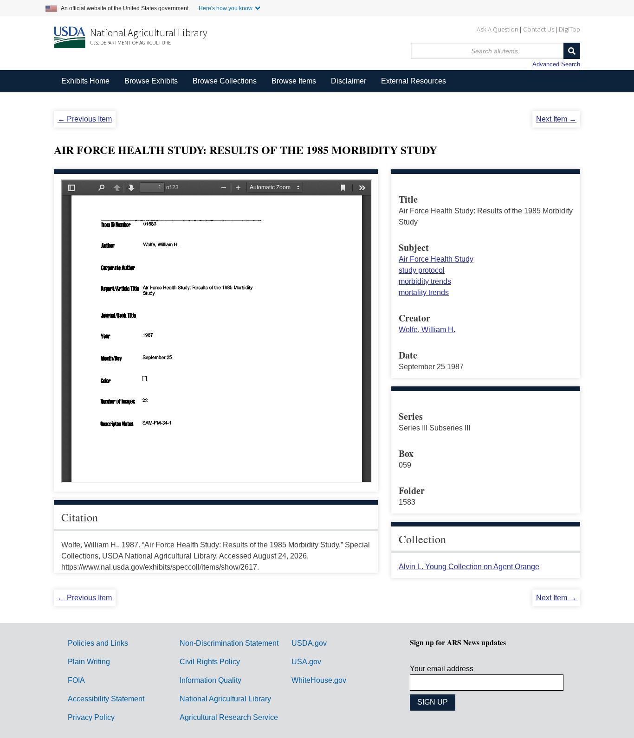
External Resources (413, 81)
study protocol (422, 270)
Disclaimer (348, 81)
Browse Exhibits (151, 81)
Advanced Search (556, 64)
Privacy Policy (91, 717)
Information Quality (210, 680)
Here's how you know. (226, 8)
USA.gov (306, 662)
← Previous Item (85, 119)
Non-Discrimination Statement (229, 643)
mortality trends (424, 292)
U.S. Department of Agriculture (130, 42)
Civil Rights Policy (210, 662)
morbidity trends (425, 281)
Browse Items (294, 81)
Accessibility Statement (106, 699)
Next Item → (556, 119)
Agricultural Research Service (229, 717)
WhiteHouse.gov (318, 680)
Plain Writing (89, 662)
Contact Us (538, 29)
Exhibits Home (85, 81)
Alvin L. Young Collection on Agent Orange (469, 567)
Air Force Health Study (436, 259)
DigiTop (569, 29)
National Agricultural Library (148, 32)
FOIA (76, 680)
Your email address (441, 669)
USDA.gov (309, 643)
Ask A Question (497, 29)
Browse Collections (225, 81)
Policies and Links (98, 643)
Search (571, 51)
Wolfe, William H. (427, 330)
